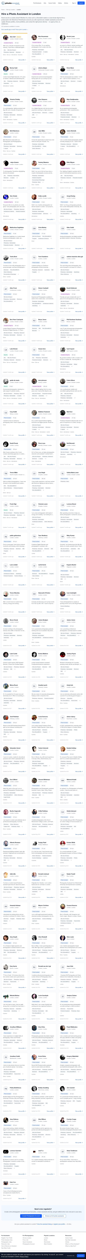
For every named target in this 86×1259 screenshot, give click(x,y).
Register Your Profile (6, 1238)
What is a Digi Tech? (70, 1246)
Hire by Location (10, 9)
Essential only (70, 1255)
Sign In (74, 3)
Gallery (60, 3)
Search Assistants (27, 1242)
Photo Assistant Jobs (6, 1240)
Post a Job (25, 1240)
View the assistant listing (44, 1224)
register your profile (59, 1224)
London (46, 1238)
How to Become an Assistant (8, 1246)
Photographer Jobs (6, 1242)
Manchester (47, 1242)
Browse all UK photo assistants (54, 1216)
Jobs (45, 3)
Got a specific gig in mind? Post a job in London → (14, 29)
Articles (66, 3)
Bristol (45, 1240)
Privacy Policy (24, 1256)
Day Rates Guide (5, 1248)
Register (81, 3)
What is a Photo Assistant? (72, 1244)
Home (3, 9)
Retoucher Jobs (5, 1244)
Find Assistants (37, 3)
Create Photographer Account (31, 1216)
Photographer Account (29, 1244)
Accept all (80, 1255)
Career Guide (52, 3)
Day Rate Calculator (70, 1240)
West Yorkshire (48, 1244)
